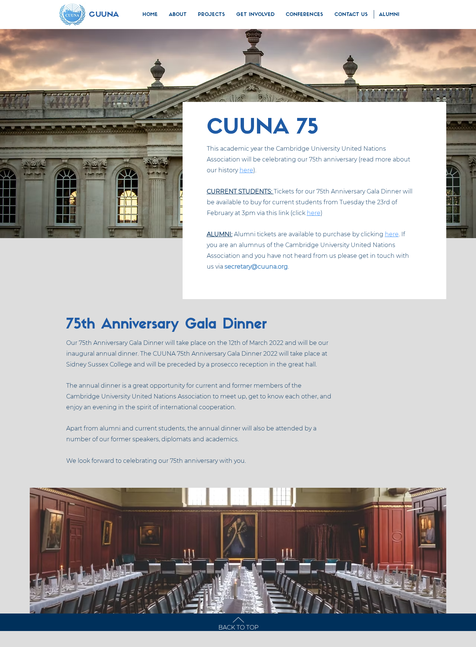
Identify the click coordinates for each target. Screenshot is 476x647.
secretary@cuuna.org (256, 266)
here (246, 170)
